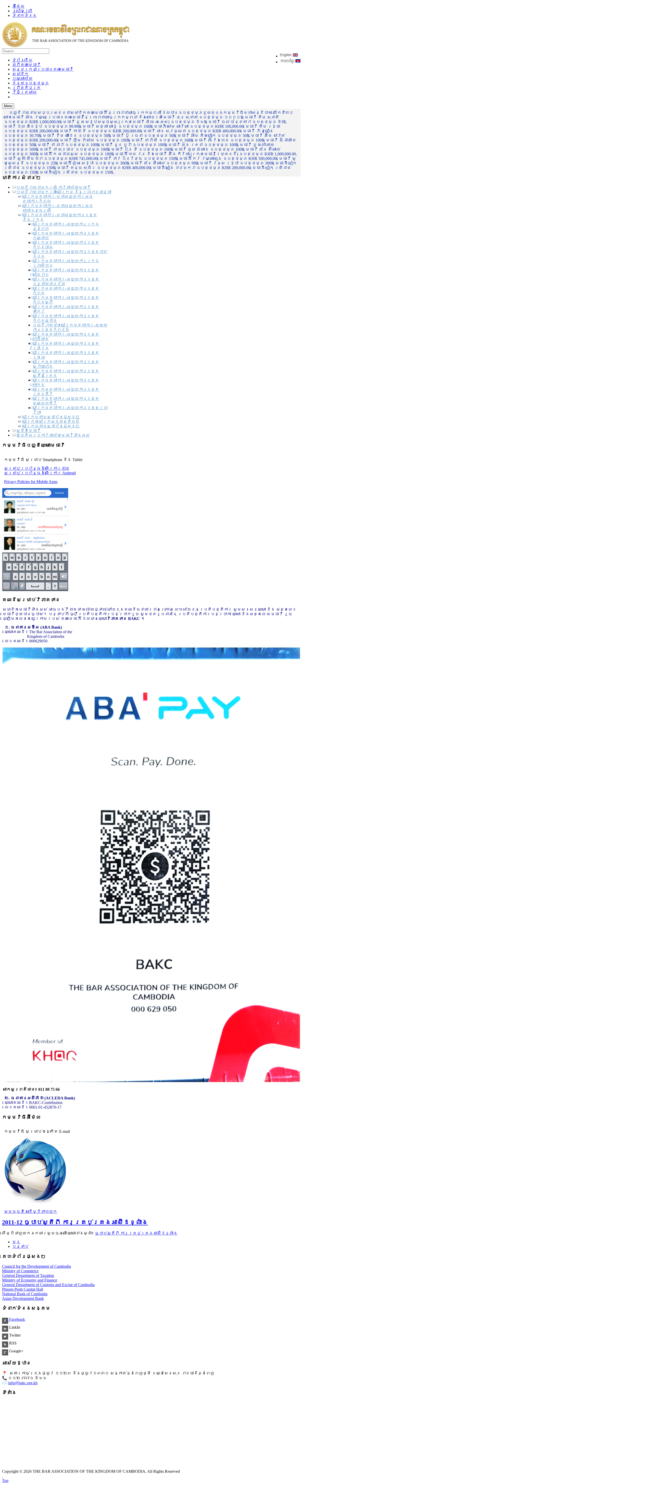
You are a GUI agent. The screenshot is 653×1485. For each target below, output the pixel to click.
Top (5, 1480)
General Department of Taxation (28, 1275)
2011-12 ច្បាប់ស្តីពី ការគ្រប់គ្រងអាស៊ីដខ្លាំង (75, 1222)
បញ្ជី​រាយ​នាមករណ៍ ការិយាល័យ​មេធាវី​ (53, 187)
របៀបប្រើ (22, 11)
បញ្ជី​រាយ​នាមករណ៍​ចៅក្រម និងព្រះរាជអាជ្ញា (63, 192)
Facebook (16, 1319)
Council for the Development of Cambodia (36, 1266)
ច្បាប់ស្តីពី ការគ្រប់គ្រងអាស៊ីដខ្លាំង (136, 1233)
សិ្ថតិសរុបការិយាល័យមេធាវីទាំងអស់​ (53, 435)
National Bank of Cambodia (24, 1294)
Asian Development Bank (23, 1298)
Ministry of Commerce (20, 1271)
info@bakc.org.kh (22, 1383)
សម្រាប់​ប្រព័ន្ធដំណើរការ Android (40, 473)
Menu (8, 106)
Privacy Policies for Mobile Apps (30, 481)
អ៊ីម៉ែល (18, 6)
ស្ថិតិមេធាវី (28, 430)
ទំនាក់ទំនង (24, 15)
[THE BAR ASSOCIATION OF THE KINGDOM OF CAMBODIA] (66, 46)
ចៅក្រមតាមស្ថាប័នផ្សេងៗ (51, 417)
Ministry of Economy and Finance (29, 1280)
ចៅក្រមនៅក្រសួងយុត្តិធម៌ (51, 421)
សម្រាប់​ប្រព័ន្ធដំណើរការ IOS (36, 468)
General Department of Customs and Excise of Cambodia (48, 1285)
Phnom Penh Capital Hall (22, 1289)
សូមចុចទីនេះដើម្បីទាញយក (30, 1211)
